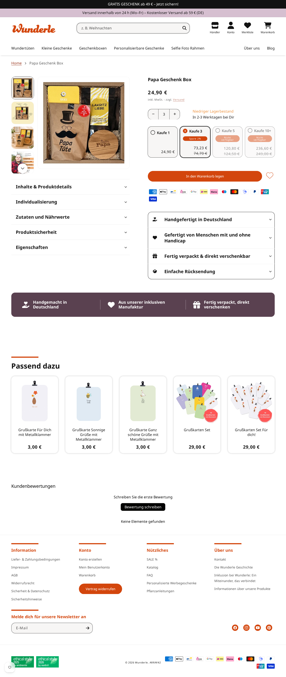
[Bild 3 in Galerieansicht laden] (22, 137)
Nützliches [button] (157, 550)
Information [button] (23, 550)
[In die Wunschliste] (270, 176)
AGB (14, 575)
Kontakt (220, 559)
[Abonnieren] (87, 628)
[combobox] (133, 28)
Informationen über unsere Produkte (242, 589)
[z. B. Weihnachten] (184, 28)
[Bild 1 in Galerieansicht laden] (22, 88)
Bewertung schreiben (143, 506)
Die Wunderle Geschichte (233, 567)
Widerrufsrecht (22, 583)
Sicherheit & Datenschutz (30, 591)
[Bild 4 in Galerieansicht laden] (22, 162)
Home (16, 63)
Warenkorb (87, 575)
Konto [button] (85, 550)
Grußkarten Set (197, 430)
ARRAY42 (155, 662)
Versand (178, 100)
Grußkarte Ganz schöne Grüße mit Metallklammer (143, 435)
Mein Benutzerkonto (94, 567)
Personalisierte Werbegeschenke (171, 583)
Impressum (20, 567)
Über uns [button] (223, 550)
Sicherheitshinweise (26, 599)
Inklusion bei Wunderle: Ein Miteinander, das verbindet (235, 578)
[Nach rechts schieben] (23, 168)
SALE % (152, 559)
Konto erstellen (90, 559)
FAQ (150, 575)
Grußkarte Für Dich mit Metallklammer (34, 432)
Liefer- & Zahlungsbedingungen (35, 559)
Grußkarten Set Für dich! (251, 432)
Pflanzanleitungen (160, 591)
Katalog (152, 567)
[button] (57, 48)
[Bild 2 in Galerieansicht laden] (22, 113)
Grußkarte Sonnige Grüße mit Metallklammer (89, 435)
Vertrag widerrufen (100, 588)
